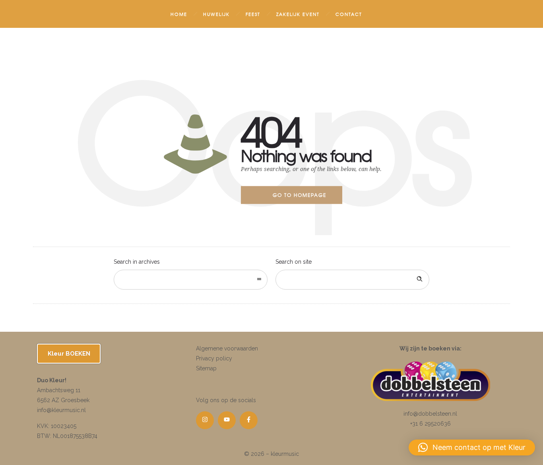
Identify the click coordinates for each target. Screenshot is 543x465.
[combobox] (191, 280)
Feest (253, 14)
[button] (472, 447)
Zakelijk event (298, 14)
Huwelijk (216, 14)
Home (179, 14)
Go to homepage (299, 194)
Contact (348, 14)
